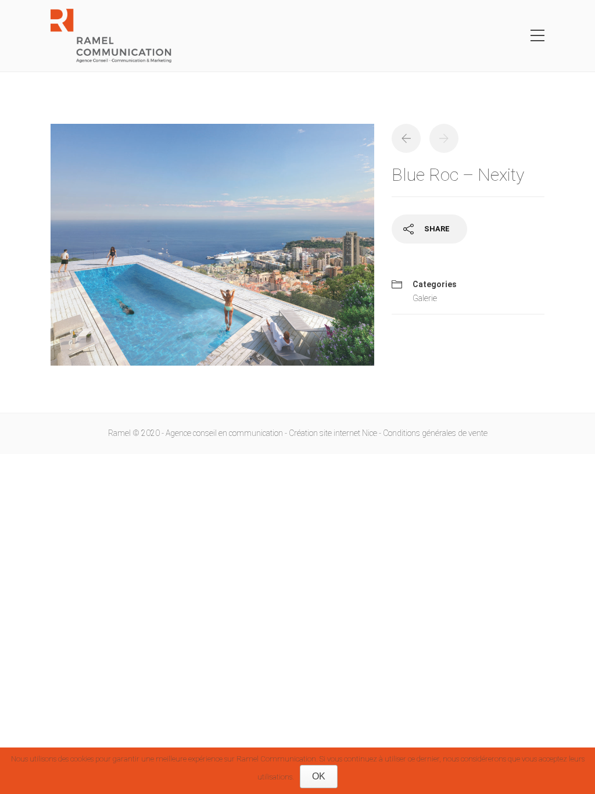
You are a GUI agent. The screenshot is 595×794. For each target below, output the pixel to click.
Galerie (425, 298)
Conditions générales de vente (435, 433)
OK (318, 776)
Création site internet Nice (333, 433)
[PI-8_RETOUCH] (212, 250)
